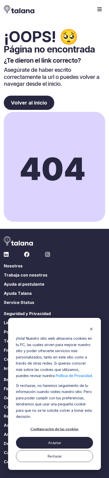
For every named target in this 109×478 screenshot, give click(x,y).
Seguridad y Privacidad (27, 313)
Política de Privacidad (74, 375)
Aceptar (54, 442)
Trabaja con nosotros (25, 275)
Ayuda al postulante (24, 284)
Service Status (19, 302)
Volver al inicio (29, 103)
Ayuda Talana (18, 293)
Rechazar (54, 456)
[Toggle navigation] (99, 9)
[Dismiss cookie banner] (91, 329)
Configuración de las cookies (54, 429)
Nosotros (13, 265)
